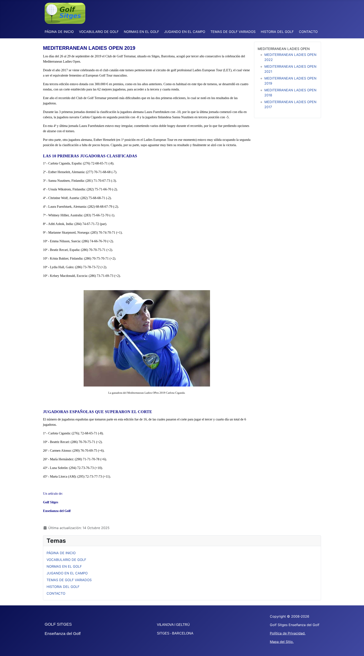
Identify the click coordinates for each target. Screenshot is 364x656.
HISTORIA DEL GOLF (277, 32)
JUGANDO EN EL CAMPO (184, 32)
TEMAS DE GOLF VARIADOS (233, 32)
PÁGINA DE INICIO (59, 32)
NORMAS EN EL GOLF (141, 32)
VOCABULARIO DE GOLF (99, 32)
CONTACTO (308, 32)
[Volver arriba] (357, 648)
